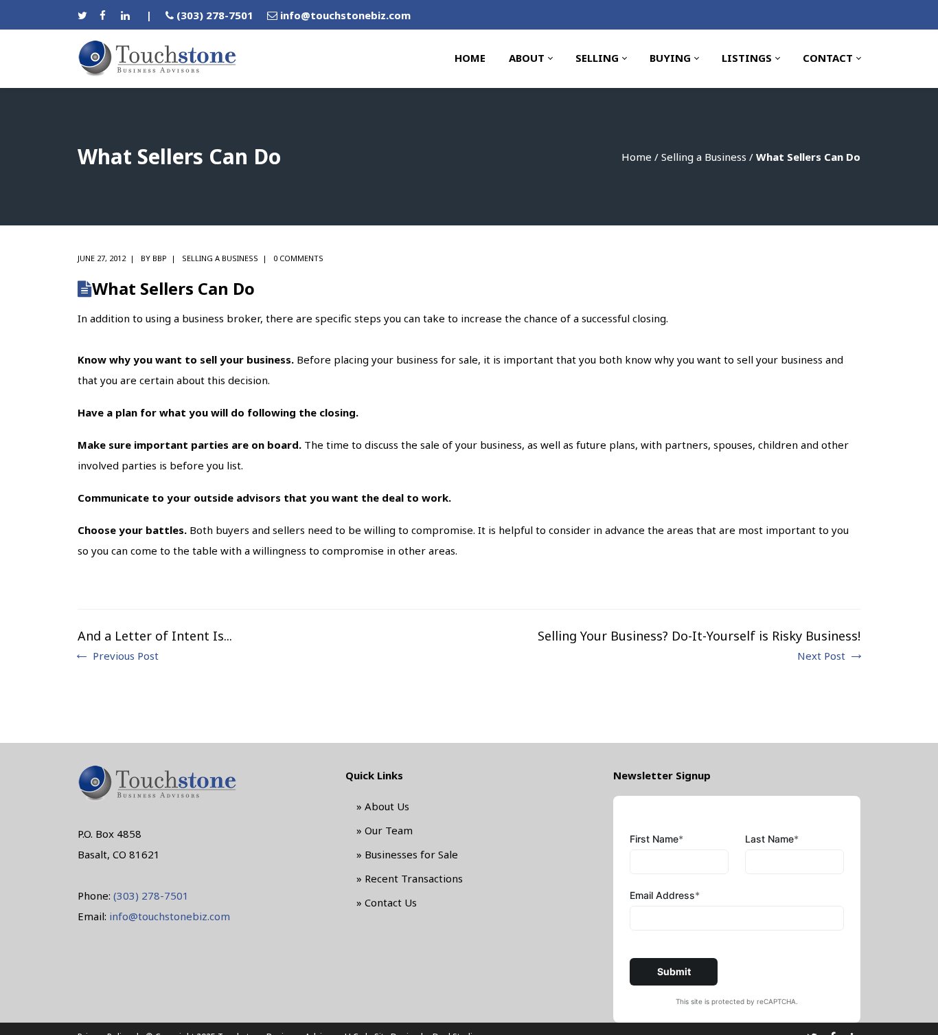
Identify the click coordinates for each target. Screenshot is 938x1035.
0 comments (298, 258)
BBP (159, 258)
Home (636, 157)
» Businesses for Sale (407, 854)
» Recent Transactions (409, 878)
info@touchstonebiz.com (345, 15)
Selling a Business (703, 157)
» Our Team (384, 830)
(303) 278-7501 (214, 15)
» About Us (382, 806)
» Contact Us (386, 902)
